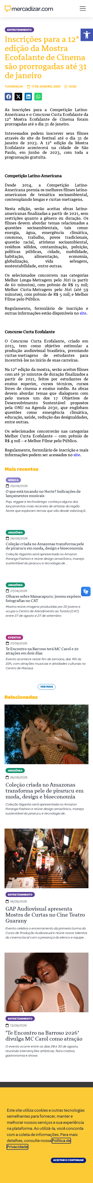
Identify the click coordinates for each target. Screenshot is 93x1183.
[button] (87, 35)
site (76, 454)
